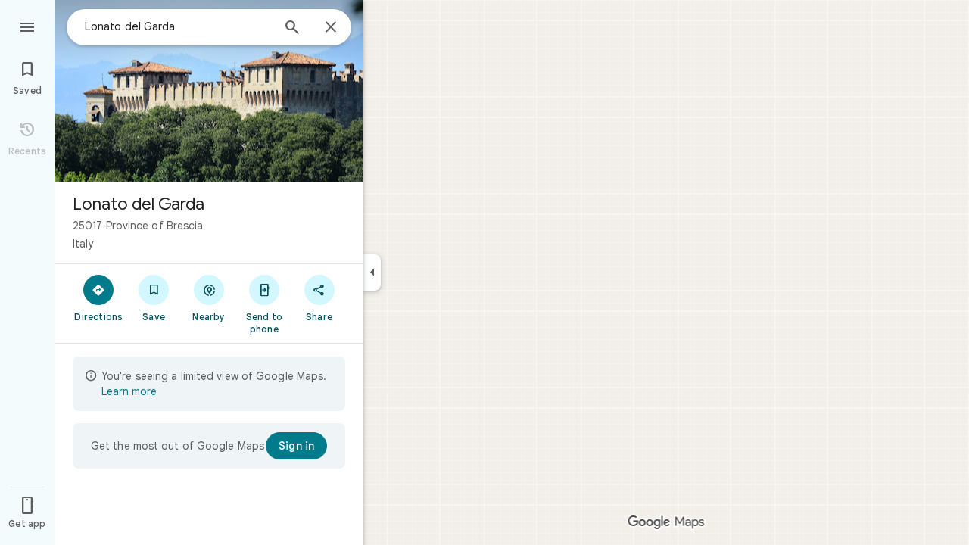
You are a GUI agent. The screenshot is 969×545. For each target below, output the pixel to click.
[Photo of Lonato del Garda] (209, 91)
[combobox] (178, 26)
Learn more (129, 391)
